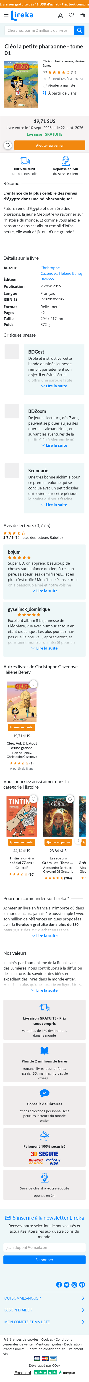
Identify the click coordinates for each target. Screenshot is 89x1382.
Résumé (11, 183)
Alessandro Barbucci (58, 867)
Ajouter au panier (50, 145)
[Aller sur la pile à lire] (71, 15)
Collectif (22, 867)
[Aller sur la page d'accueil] (22, 15)
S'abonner (44, 1259)
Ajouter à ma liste (61, 85)
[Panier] (82, 15)
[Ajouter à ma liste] (8, 145)
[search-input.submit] (79, 30)
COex (56, 1365)
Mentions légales (48, 1344)
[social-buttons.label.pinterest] (82, 1285)
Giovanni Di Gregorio (58, 871)
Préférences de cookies (21, 1339)
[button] (50, 72)
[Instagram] (74, 1285)
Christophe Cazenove (58, 61)
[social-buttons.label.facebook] (59, 1285)
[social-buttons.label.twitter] (67, 1285)
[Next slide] (78, 840)
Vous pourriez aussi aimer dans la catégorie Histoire (36, 784)
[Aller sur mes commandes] (60, 16)
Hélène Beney (71, 273)
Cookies (47, 1339)
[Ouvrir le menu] (5, 15)
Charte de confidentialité (46, 1349)
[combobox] (39, 30)
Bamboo (47, 279)
